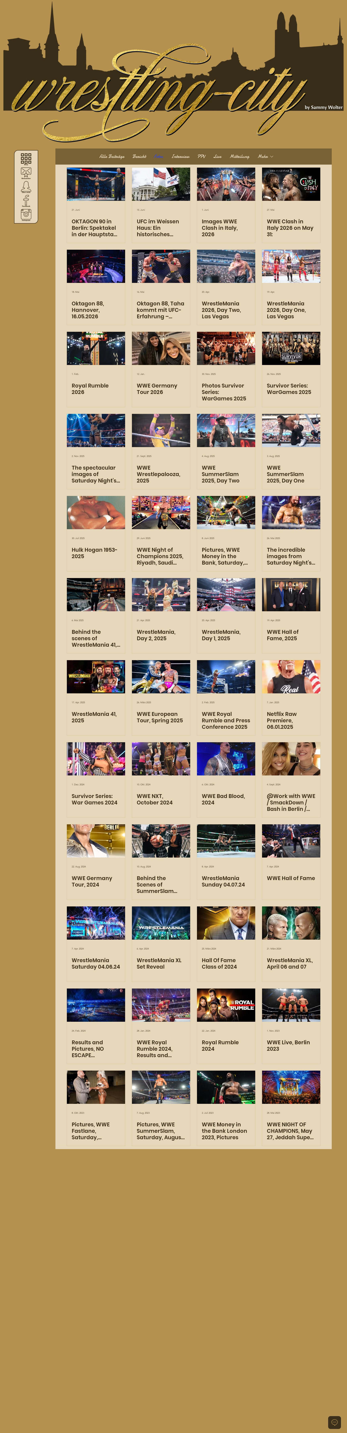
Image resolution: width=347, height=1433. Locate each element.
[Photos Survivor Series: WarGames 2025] (226, 348)
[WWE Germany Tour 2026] (161, 348)
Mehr (262, 157)
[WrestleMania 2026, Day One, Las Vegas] (291, 266)
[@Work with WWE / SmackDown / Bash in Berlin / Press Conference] (291, 758)
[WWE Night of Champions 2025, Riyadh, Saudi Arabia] (161, 512)
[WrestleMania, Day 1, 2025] (226, 594)
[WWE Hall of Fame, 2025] (291, 594)
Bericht (139, 157)
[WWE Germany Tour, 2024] (96, 841)
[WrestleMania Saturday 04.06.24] (96, 923)
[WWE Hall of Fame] (291, 841)
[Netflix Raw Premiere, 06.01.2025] (291, 676)
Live (217, 157)
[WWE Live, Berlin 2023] (291, 1005)
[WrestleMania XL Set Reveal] (161, 923)
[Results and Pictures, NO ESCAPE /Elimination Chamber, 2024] (96, 1005)
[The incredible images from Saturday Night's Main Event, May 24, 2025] (291, 512)
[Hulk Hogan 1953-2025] (96, 512)
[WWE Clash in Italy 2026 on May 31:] (291, 184)
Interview (180, 157)
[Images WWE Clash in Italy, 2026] (226, 184)
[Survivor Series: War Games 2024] (96, 758)
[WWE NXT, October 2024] (161, 758)
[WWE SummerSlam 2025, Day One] (291, 430)
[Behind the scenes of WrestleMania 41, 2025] (96, 594)
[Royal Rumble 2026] (96, 348)
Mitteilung (239, 157)
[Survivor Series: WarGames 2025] (291, 348)
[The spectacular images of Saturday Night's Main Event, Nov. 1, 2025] (96, 430)
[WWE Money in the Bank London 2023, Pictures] (226, 1087)
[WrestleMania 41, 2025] (96, 676)
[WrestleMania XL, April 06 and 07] (291, 923)
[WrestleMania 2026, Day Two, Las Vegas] (226, 266)
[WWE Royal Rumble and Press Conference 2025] (226, 676)
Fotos (158, 157)
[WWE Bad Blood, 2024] (226, 758)
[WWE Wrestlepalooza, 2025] (161, 430)
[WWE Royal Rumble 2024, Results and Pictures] (161, 1005)
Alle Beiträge (111, 157)
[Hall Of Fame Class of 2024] (226, 923)
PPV (201, 157)
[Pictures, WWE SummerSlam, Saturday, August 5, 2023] (161, 1087)
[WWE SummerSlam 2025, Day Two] (226, 430)
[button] (26, 173)
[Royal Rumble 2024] (226, 1005)
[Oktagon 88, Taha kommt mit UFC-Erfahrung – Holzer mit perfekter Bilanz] (161, 266)
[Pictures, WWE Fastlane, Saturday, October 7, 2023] (96, 1087)
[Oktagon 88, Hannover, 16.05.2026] (96, 266)
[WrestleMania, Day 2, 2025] (161, 594)
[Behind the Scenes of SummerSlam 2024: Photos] (161, 841)
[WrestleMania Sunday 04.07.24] (226, 841)
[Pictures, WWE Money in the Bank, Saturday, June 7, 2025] (226, 512)
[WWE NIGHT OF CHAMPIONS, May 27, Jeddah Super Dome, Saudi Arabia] (291, 1087)
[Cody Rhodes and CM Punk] (161, 676)
